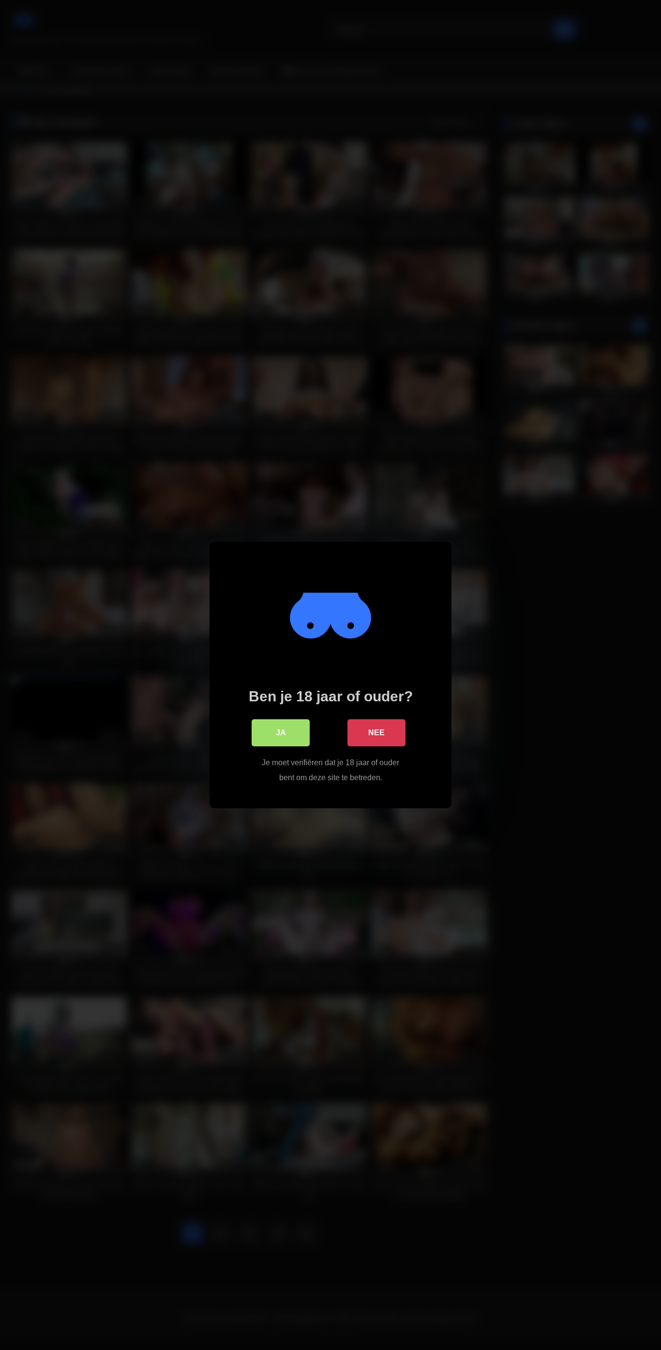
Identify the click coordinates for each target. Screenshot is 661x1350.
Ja (281, 732)
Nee (376, 732)
